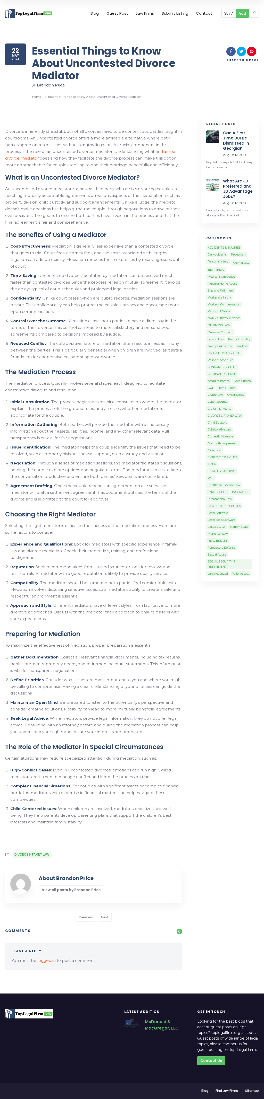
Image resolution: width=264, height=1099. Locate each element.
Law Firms (145, 13)
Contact (204, 13)
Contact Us (211, 1060)
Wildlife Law (240, 573)
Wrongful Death (219, 311)
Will (210, 478)
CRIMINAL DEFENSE (222, 374)
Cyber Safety (235, 395)
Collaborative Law (220, 429)
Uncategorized (218, 573)
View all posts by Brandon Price (71, 889)
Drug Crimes (242, 381)
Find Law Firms (227, 1090)
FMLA (212, 464)
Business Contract (220, 332)
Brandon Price (51, 85)
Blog (94, 13)
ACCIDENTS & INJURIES (224, 247)
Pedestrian (238, 254)
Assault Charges (218, 381)
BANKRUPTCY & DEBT (224, 318)
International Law (220, 499)
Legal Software (218, 513)
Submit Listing (175, 13)
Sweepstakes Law (220, 346)
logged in (46, 960)
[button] (254, 13)
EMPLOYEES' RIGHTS (222, 457)
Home (36, 97)
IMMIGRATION (218, 492)
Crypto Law (215, 395)
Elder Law (214, 450)
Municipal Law (218, 533)
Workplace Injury (219, 297)
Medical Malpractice (221, 276)
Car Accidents (217, 254)
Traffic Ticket (226, 388)
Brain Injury (216, 269)
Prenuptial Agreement (223, 443)
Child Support (217, 422)
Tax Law (242, 346)
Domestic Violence (220, 436)
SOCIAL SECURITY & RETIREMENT (221, 564)
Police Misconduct (220, 360)
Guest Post (117, 13)
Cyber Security (217, 401)
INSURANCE (240, 492)
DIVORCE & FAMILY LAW (31, 854)
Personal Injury (218, 261)
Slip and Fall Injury (221, 290)
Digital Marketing (220, 408)
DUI (210, 388)
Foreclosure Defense (221, 547)
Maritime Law (239, 527)
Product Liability (239, 339)
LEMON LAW (217, 527)
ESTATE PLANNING (221, 471)
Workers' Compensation (224, 304)
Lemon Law (216, 339)
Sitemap (252, 1090)
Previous (86, 917)
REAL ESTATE (217, 540)
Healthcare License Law (224, 485)
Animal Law (241, 263)
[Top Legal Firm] (29, 13)
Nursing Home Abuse (222, 283)
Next (105, 917)
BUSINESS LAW (219, 325)
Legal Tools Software (221, 520)
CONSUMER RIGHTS (222, 367)
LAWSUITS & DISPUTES (224, 506)
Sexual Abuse (217, 554)
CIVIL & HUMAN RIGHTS (224, 353)
